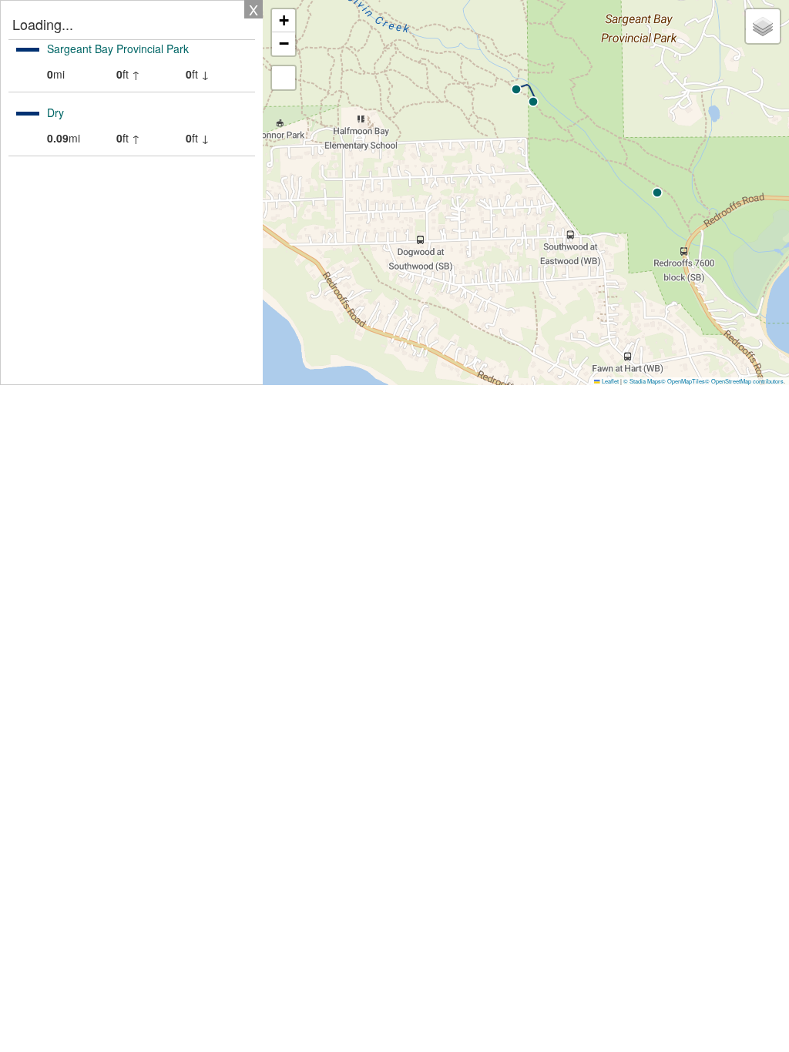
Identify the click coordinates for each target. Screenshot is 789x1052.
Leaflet (609, 381)
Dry (55, 112)
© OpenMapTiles (683, 381)
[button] (516, 89)
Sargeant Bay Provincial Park (118, 48)
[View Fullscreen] (283, 77)
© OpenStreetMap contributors (744, 381)
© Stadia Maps (642, 381)
